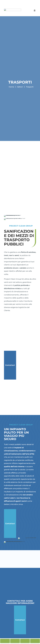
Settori (20, 87)
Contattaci (10, 365)
